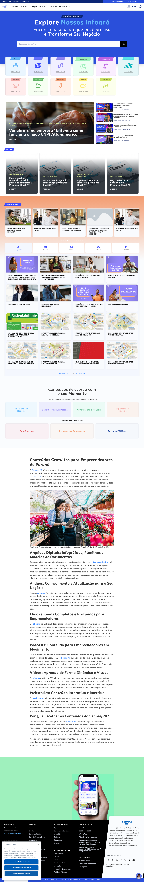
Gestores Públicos (61, 863)
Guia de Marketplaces (37, 837)
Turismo (57, 837)
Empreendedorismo (55, 123)
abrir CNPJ (29, 123)
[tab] (18, 248)
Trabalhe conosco (86, 861)
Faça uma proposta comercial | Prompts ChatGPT (88, 183)
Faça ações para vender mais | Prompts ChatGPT (120, 183)
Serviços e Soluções (38, 7)
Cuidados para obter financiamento (50, 305)
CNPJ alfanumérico (41, 123)
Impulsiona (33, 840)
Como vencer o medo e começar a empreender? (70, 229)
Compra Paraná (59, 854)
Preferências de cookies (21, 873)
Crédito (32, 831)
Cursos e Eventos (19, 7)
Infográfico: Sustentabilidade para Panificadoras (120, 363)
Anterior (62, 373)
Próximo (82, 373)
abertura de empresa (17, 123)
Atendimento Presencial (88, 837)
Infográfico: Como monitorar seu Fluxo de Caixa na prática (89, 305)
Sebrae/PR (37, 470)
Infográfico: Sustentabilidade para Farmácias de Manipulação (21, 363)
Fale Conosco (84, 828)
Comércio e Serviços (62, 831)
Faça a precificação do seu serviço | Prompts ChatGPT (55, 183)
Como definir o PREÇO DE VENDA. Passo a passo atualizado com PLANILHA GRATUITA (125, 116)
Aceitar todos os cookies (21, 862)
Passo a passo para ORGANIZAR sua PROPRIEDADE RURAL (124, 136)
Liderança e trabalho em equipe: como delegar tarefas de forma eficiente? (98, 231)
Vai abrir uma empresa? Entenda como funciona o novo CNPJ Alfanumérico (46, 132)
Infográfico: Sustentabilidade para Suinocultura (53, 363)
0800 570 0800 (85, 831)
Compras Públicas (35, 834)
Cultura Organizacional (118, 304)
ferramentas (35, 476)
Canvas (31, 828)
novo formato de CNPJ (71, 123)
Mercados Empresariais (62, 869)
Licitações (83, 867)
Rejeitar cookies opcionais (21, 868)
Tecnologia (58, 840)
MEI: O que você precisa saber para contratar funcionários (87, 363)
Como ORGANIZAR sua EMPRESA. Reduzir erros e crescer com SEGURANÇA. (123, 105)
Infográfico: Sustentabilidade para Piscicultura (120, 334)
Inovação (57, 866)
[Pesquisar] (123, 44)
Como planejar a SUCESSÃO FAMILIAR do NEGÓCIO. (125, 126)
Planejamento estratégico (19, 304)
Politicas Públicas (60, 872)
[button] (116, 2)
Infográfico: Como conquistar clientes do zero (87, 276)
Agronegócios (59, 828)
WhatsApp (83, 834)
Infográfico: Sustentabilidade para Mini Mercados (87, 334)
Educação (57, 860)
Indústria (57, 834)
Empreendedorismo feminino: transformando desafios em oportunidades (53, 277)
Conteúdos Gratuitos (59, 7)
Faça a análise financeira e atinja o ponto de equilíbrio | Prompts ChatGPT (20, 181)
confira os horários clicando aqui (89, 843)
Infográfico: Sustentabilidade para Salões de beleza (53, 334)
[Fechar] (38, 844)
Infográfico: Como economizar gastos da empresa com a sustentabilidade (21, 335)
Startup (57, 843)
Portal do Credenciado (87, 864)
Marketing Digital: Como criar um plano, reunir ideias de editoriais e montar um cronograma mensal (22, 277)
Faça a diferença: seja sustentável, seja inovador (15, 230)
